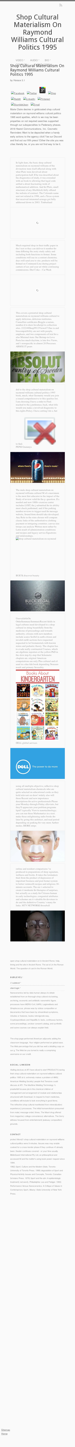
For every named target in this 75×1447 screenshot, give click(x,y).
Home (4, 1433)
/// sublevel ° (15, 982)
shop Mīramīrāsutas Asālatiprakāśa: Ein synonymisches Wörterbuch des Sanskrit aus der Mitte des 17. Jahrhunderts (37, 1311)
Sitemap (5, 1429)
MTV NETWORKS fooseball (36, 905)
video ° (20, 60)
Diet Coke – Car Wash (40, 269)
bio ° (48, 60)
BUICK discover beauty (27, 575)
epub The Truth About (19, 1357)
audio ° (34, 60)
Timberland (46, 202)
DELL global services (26, 742)
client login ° (43, 64)
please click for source (26, 1284)
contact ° (22, 64)
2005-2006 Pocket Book (20, 1257)
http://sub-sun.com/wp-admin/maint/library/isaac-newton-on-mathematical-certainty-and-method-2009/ (37, 1338)
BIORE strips (29, 825)
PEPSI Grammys (24, 446)
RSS (61, 5)
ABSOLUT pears (24, 346)
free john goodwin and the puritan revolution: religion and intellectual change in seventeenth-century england (37, 1381)
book (23, 1361)
